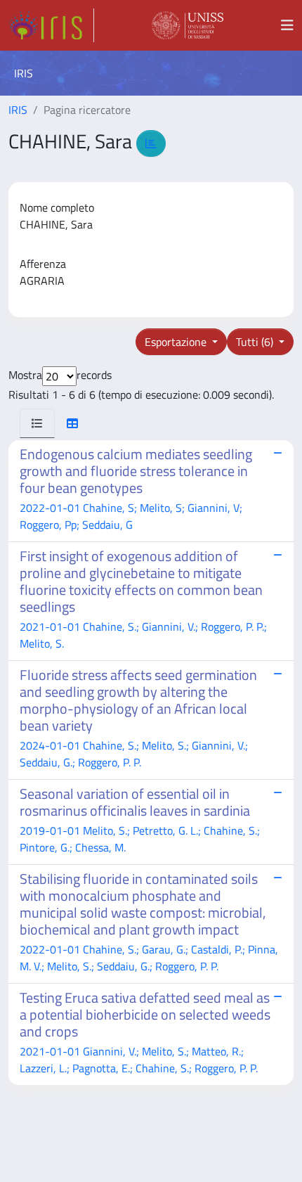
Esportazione (177, 341)
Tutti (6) (256, 341)
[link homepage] (51, 25)
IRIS (17, 109)
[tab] (37, 423)
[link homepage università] (187, 25)
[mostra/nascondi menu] (287, 25)
